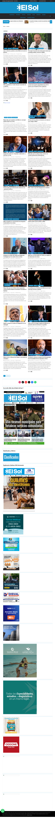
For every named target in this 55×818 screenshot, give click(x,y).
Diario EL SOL (6, 53)
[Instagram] (20, 382)
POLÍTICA (23, 14)
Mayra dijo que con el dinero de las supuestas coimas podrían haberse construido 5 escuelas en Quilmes (14, 289)
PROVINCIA (18, 14)
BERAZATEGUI (23, 17)
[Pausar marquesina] (51, 21)
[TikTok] (23, 382)
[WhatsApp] (35, 382)
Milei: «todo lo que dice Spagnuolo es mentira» (39, 187)
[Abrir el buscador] (50, 16)
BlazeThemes (29, 815)
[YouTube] (26, 382)
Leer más (4, 64)
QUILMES (43, 14)
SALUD (33, 14)
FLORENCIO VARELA (31, 17)
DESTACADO (6, 284)
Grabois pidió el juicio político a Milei (36, 221)
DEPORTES (38, 14)
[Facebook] (32, 382)
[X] (29, 382)
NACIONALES (12, 14)
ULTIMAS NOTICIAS (15, 48)
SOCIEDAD (29, 14)
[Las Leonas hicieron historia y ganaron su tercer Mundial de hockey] (28, 21)
